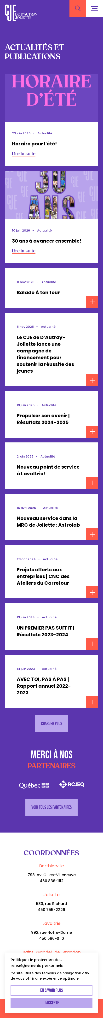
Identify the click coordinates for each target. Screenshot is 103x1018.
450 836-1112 (51, 881)
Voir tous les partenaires (51, 807)
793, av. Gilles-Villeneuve (52, 875)
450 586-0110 (51, 938)
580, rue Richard (51, 903)
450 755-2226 (51, 909)
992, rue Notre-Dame (51, 932)
